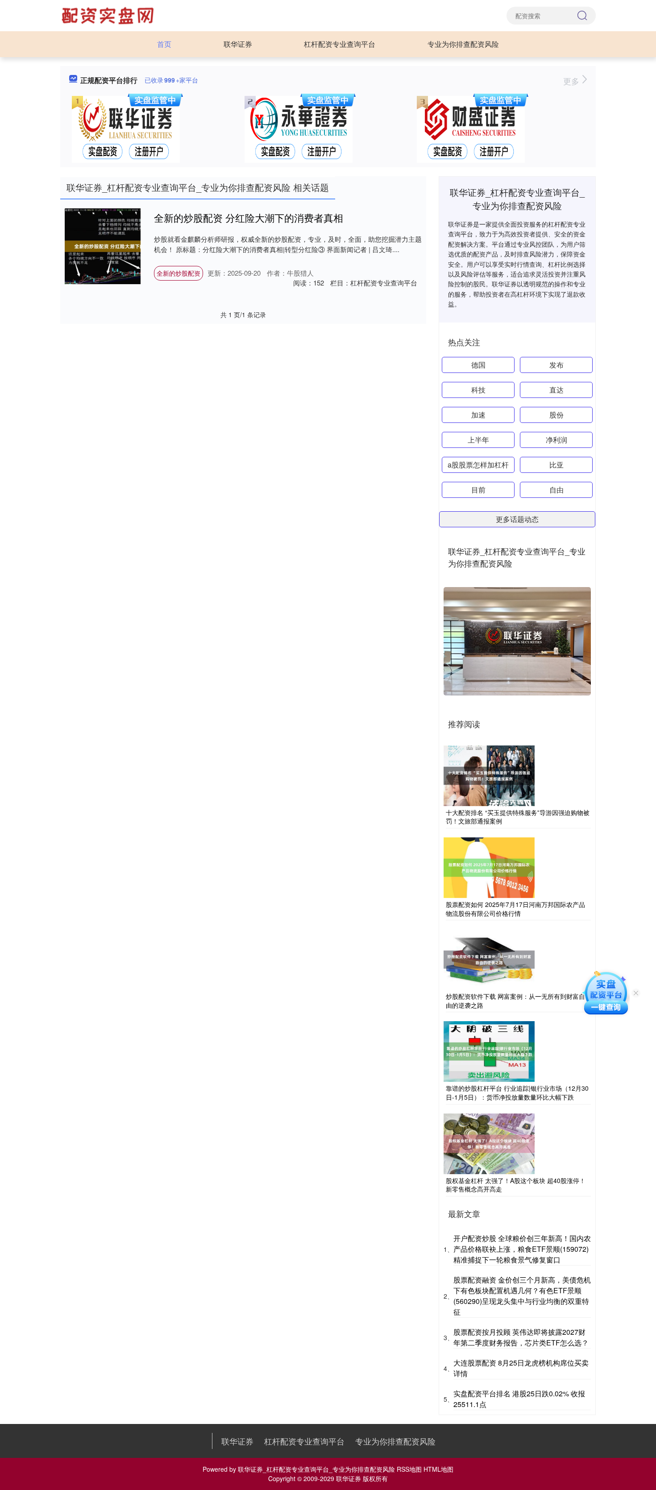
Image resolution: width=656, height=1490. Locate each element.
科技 (478, 390)
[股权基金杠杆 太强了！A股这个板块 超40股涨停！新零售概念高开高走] (489, 1142)
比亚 (556, 464)
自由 (556, 489)
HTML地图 (438, 1469)
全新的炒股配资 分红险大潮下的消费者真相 (248, 217)
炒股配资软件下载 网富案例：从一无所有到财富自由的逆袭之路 (515, 1001)
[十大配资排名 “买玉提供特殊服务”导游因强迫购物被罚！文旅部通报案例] (489, 774)
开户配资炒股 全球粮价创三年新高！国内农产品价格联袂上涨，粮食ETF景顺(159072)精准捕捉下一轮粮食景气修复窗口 (522, 1249)
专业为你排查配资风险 (463, 44)
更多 (572, 81)
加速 (478, 415)
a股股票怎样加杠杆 (478, 464)
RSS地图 (409, 1469)
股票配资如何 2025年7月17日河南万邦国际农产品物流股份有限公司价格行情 (515, 909)
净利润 (556, 440)
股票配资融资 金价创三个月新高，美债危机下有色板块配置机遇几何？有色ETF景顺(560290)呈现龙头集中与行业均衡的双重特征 (522, 1296)
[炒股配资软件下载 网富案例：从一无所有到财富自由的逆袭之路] (489, 958)
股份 (556, 415)
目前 (478, 489)
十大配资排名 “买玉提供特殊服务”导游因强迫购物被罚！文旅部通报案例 (518, 817)
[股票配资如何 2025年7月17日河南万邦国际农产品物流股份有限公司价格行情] (489, 866)
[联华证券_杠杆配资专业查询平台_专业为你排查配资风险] (109, 14)
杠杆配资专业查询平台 (339, 44)
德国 (478, 365)
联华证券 (238, 44)
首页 (164, 44)
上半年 (478, 440)
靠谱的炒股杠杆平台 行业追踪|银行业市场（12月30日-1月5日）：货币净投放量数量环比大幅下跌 (517, 1092)
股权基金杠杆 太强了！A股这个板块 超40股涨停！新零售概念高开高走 (515, 1185)
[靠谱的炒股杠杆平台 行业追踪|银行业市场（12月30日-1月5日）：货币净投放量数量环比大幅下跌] (489, 1050)
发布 (556, 365)
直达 (556, 390)
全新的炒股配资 (178, 273)
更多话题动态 (517, 519)
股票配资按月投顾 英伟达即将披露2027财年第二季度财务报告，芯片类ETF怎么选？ (521, 1337)
